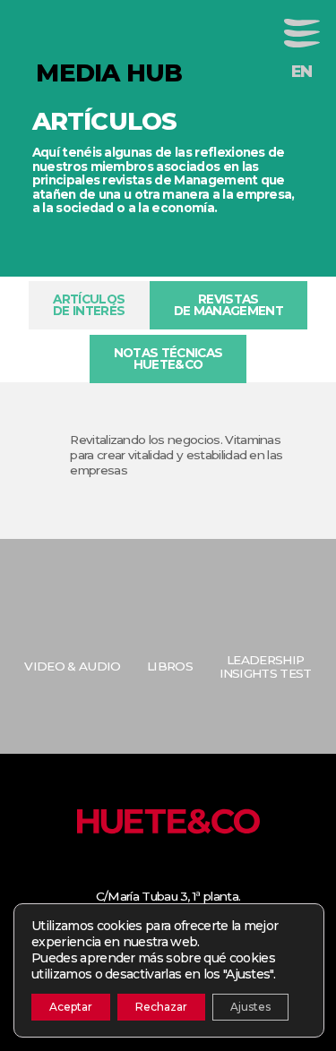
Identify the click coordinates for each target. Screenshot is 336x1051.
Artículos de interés (89, 305)
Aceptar (70, 1006)
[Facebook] (130, 874)
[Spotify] (232, 874)
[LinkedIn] (104, 874)
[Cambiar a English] (302, 72)
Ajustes (250, 1006)
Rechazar (161, 1006)
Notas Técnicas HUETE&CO (168, 359)
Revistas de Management (228, 305)
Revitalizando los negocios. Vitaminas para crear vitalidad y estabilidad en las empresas (176, 454)
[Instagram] (181, 874)
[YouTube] (206, 874)
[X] (155, 874)
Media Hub (106, 73)
